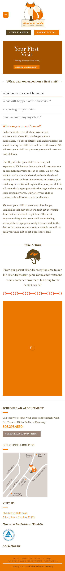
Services (39, 558)
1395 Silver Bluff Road (15, 513)
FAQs (48, 558)
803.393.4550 (13, 427)
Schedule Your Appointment (25, 561)
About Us (26, 558)
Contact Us (51, 561)
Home (16, 558)
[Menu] (6, 15)
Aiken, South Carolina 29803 (18, 517)
